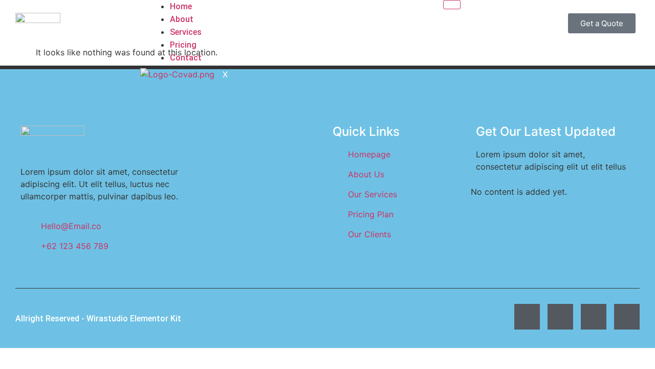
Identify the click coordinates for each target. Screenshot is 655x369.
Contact (186, 58)
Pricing (183, 45)
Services (186, 32)
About (181, 19)
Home (181, 6)
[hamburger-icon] (452, 4)
